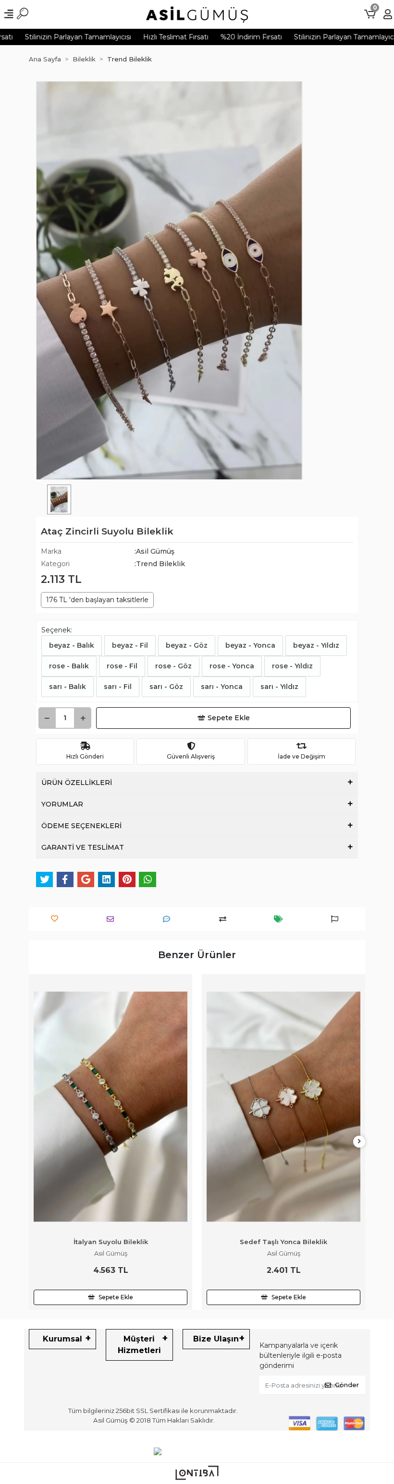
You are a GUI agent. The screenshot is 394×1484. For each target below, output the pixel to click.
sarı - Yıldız (279, 686)
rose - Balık (69, 666)
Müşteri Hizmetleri (139, 1344)
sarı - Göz (166, 686)
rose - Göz (173, 666)
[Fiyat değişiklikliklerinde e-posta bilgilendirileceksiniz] (280, 919)
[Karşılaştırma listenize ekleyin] (225, 919)
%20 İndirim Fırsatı (225, 37)
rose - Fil (122, 666)
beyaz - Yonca (250, 645)
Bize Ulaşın (216, 1338)
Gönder (347, 1385)
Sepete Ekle (229, 717)
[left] (35, 1142)
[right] (359, 1142)
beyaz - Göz (187, 645)
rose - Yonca (231, 666)
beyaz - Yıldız (316, 645)
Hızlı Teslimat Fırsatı (150, 37)
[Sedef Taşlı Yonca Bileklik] (110, 1107)
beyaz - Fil (130, 645)
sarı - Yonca (222, 686)
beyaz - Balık (71, 645)
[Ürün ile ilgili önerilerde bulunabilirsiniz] (337, 919)
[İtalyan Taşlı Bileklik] (283, 1055)
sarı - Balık (67, 686)
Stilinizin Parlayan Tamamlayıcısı (321, 37)
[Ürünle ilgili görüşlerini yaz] (168, 919)
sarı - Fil (118, 686)
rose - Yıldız (292, 666)
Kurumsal (62, 1338)
